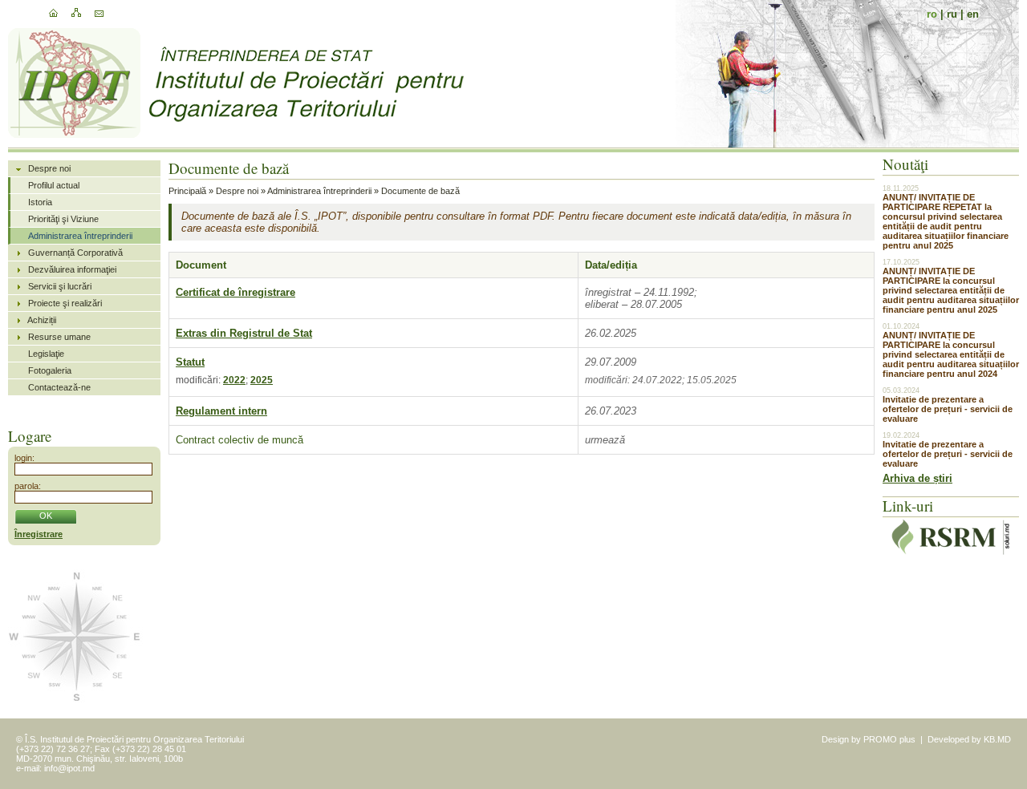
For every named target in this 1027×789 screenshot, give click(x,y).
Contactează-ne (59, 387)
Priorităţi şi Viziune (63, 219)
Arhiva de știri (917, 478)
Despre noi (49, 168)
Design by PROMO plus (868, 739)
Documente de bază (420, 191)
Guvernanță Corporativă (75, 252)
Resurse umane (59, 337)
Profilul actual (53, 185)
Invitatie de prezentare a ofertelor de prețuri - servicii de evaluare (948, 408)
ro (932, 14)
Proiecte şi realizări (65, 303)
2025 (261, 380)
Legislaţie (46, 353)
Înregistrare (38, 534)
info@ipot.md (69, 768)
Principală (187, 191)
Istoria (40, 202)
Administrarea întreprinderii (80, 236)
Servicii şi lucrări (59, 286)
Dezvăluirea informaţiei (72, 269)
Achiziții (41, 320)
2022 (234, 380)
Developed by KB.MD (969, 739)
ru (952, 14)
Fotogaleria (49, 370)
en (973, 14)
